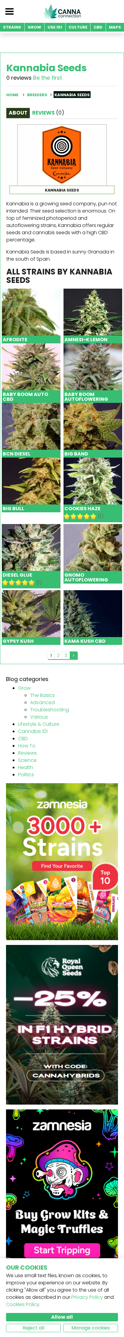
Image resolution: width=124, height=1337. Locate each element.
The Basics (42, 695)
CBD (23, 738)
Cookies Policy (22, 1304)
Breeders (37, 95)
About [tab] (18, 112)
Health (25, 767)
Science (27, 760)
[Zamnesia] (62, 861)
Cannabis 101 (33, 731)
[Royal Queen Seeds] (62, 1024)
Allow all (62, 1317)
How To (27, 745)
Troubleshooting (49, 709)
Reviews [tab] (48, 112)
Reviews (27, 753)
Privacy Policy (87, 1297)
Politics (26, 774)
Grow (24, 688)
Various (39, 716)
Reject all (33, 1327)
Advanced (42, 702)
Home (12, 95)
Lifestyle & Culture (38, 724)
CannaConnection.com (62, 11)
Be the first (47, 77)
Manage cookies (90, 1327)
